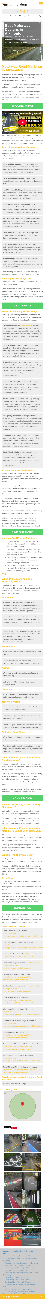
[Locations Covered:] (2, 3)
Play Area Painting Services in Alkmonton (20, 1256)
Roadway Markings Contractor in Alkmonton (21, 1263)
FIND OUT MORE (22, 532)
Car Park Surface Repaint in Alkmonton (20, 1284)
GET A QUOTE (22, 305)
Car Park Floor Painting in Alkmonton (19, 1282)
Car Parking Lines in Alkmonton (17, 1280)
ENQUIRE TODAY (22, 105)
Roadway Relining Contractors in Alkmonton (21, 1272)
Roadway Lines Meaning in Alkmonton (19, 1268)
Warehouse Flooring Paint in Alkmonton (20, 1289)
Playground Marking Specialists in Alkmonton (22, 1258)
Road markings (27, 326)
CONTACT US (22, 907)
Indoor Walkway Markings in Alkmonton (20, 1292)
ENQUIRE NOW (22, 797)
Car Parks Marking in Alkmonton (17, 1277)
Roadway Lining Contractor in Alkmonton (20, 1265)
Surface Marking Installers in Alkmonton (18, 1251)
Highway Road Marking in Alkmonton (19, 1270)
